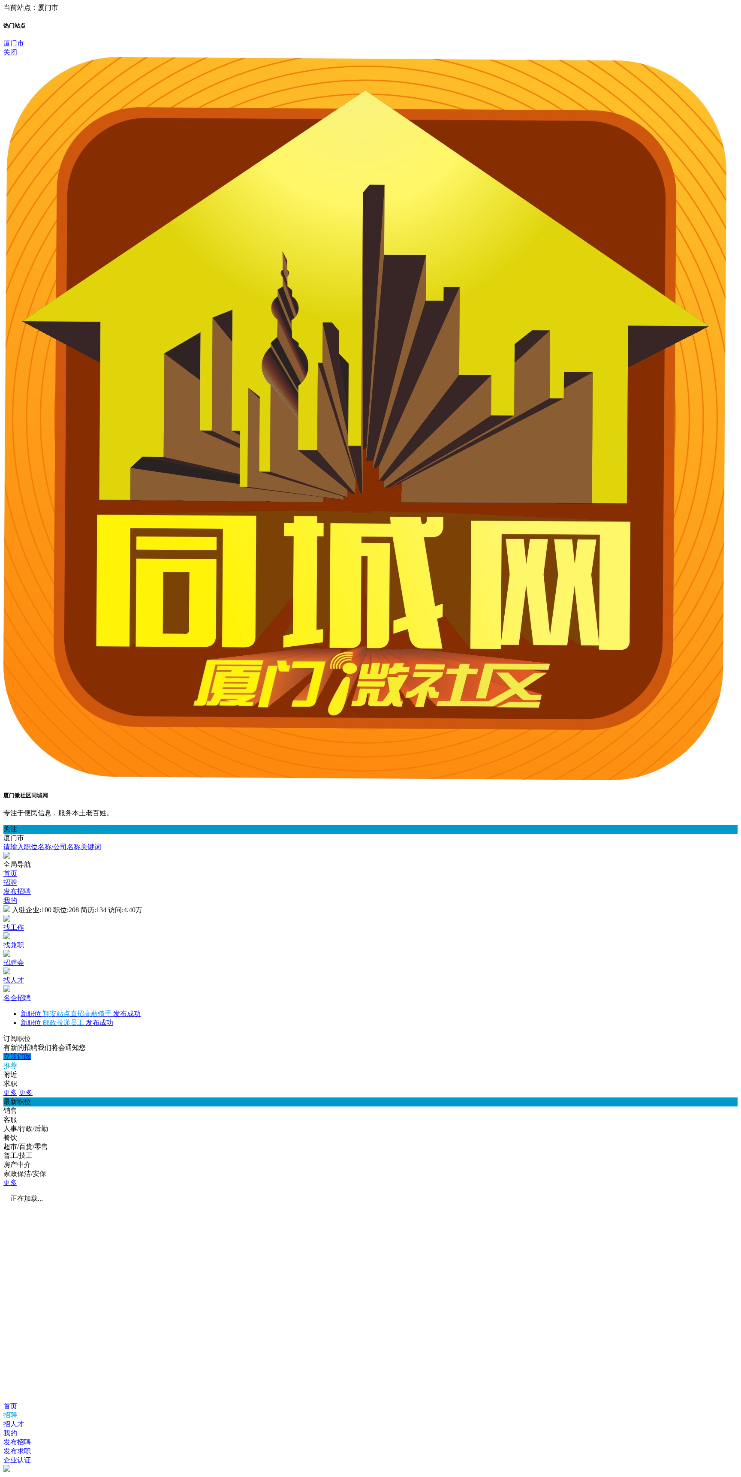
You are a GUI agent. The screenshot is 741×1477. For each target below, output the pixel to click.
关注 (10, 828)
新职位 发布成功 (81, 1013)
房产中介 (17, 1164)
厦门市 (13, 43)
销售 (10, 1110)
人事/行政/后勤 (25, 1128)
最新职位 (17, 1101)
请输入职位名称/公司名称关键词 (52, 846)
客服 (10, 1119)
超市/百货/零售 (25, 1146)
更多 (10, 1092)
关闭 (10, 52)
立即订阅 (17, 1056)
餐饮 (10, 1137)
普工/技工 (18, 1155)
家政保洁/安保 (24, 1173)
